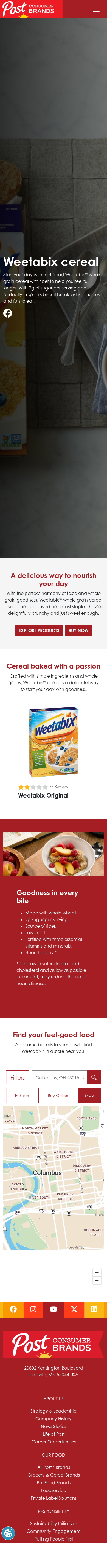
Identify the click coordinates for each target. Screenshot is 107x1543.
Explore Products (39, 630)
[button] (8, 1533)
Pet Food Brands (54, 1482)
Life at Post (53, 1434)
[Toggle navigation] (96, 9)
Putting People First (53, 1539)
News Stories (53, 1426)
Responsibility (53, 1511)
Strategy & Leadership (53, 1411)
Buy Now (78, 630)
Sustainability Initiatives (53, 1523)
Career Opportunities (54, 1442)
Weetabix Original (43, 795)
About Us (53, 1399)
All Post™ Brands (53, 1467)
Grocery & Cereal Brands (53, 1475)
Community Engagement (53, 1531)
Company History (53, 1418)
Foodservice (53, 1490)
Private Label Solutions (54, 1498)
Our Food (53, 1455)
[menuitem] (53, 1420)
